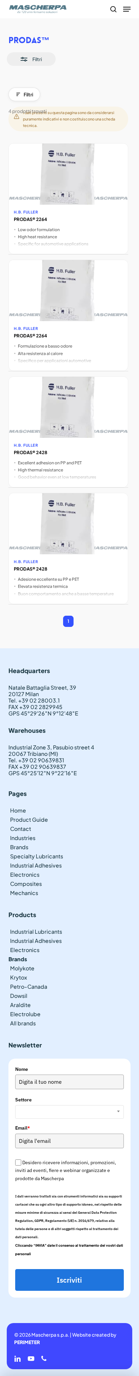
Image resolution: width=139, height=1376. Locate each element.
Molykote (22, 968)
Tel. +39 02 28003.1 (34, 700)
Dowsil (18, 995)
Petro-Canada (28, 986)
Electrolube (25, 1014)
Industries (22, 838)
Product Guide (29, 819)
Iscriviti (69, 1280)
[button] (127, 9)
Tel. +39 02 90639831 (36, 760)
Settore (23, 1100)
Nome (21, 1069)
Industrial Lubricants (36, 931)
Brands (19, 847)
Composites (26, 883)
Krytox (18, 977)
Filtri (28, 94)
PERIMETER (27, 1342)
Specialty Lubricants (36, 856)
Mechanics (24, 893)
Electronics (24, 874)
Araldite (20, 1005)
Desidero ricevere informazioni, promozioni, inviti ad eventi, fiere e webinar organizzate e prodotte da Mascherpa (65, 1170)
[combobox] (69, 1112)
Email (22, 1128)
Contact (20, 828)
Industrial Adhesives (36, 865)
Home (18, 810)
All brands (23, 1023)
